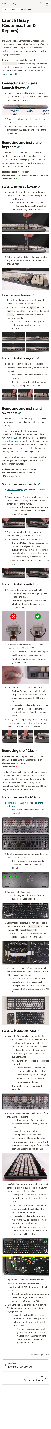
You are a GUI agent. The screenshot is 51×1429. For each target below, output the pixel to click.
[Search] (41, 3)
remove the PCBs (9, 438)
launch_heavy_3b (10, 74)
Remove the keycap (16, 489)
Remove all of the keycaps (19, 803)
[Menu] (47, 3)
